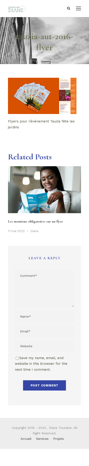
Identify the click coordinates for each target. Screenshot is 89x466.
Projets (58, 438)
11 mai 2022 (16, 231)
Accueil (26, 438)
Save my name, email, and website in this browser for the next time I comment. (41, 364)
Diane (34, 231)
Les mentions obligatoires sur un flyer (35, 221)
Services (42, 438)
